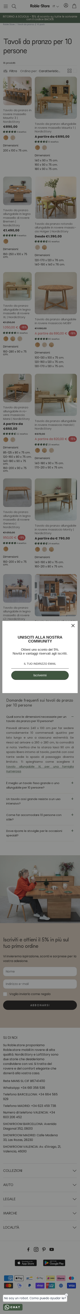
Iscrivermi (40, 675)
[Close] (73, 625)
